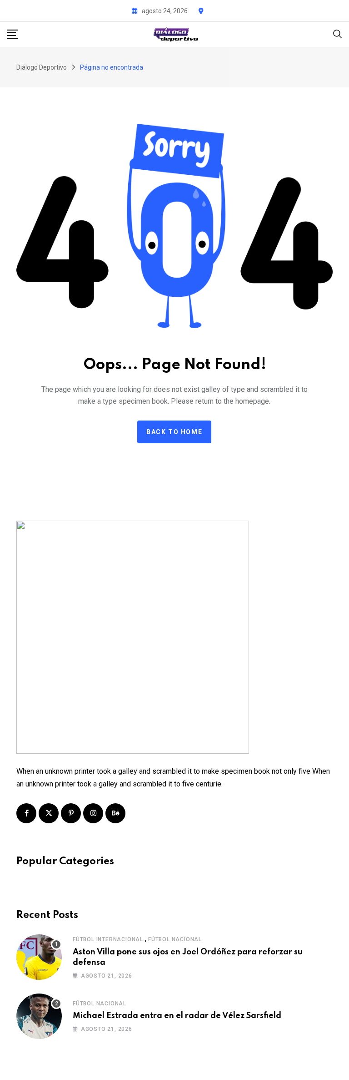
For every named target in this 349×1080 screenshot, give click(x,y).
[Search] (337, 33)
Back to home (174, 432)
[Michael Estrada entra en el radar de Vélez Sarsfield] (39, 1016)
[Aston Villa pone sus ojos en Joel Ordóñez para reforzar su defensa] (39, 957)
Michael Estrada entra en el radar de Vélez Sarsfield (177, 1016)
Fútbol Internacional (108, 939)
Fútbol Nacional (175, 939)
